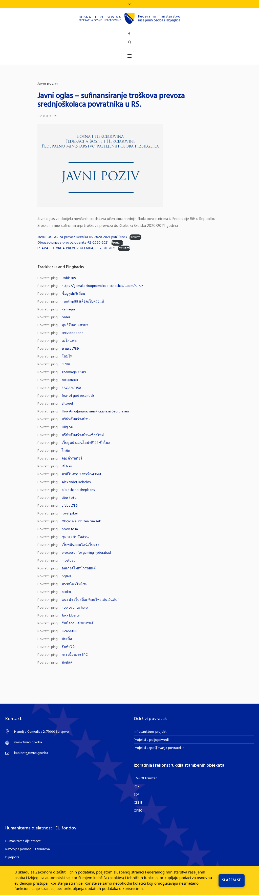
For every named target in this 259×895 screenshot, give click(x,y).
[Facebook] (129, 34)
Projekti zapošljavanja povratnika (159, 748)
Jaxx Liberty (71, 616)
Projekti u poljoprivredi (151, 740)
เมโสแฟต (69, 341)
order (66, 317)
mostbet (68, 561)
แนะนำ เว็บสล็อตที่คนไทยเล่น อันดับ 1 (90, 600)
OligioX (67, 427)
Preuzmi (135, 237)
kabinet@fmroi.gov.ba (31, 753)
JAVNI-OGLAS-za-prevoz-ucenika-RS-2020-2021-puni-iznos (82, 237)
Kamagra (68, 309)
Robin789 (69, 278)
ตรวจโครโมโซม (75, 584)
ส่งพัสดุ (67, 663)
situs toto (69, 498)
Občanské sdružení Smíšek (81, 521)
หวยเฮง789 (70, 349)
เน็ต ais (67, 466)
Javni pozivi (47, 84)
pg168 (66, 576)
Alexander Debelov (76, 482)
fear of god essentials (78, 396)
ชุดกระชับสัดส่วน (75, 537)
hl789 (66, 364)
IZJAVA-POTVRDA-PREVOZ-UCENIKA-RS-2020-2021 (76, 248)
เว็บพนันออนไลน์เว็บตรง (80, 545)
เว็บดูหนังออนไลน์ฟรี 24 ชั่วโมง (86, 443)
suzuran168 (70, 380)
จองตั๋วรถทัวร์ (72, 459)
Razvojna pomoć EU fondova (27, 849)
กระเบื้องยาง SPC (75, 655)
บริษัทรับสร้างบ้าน (76, 419)
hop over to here (75, 608)
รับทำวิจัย (69, 647)
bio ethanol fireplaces (78, 490)
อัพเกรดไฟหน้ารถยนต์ (79, 568)
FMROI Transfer (145, 778)
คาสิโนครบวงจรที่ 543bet (81, 474)
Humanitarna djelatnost (23, 841)
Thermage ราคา (74, 372)
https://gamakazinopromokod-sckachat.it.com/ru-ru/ (102, 286)
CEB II (138, 803)
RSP (137, 786)
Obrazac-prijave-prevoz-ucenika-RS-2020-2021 (73, 243)
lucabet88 (69, 631)
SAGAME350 (71, 388)
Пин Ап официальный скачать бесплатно (95, 411)
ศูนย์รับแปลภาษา (75, 325)
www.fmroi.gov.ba (28, 742)
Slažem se (231, 880)
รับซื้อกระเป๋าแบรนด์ (78, 623)
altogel (67, 404)
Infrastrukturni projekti (150, 732)
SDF (137, 795)
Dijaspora (12, 857)
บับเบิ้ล (67, 639)
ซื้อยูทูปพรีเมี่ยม (73, 294)
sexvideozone (72, 333)
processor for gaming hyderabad (86, 553)
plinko (66, 592)
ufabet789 (70, 506)
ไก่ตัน (66, 451)
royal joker (70, 513)
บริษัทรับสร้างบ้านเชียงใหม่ (83, 435)
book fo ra (70, 529)
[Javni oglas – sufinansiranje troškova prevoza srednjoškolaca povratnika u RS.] (100, 165)
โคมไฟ (67, 357)
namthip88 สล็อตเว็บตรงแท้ (83, 302)
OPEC (138, 811)
